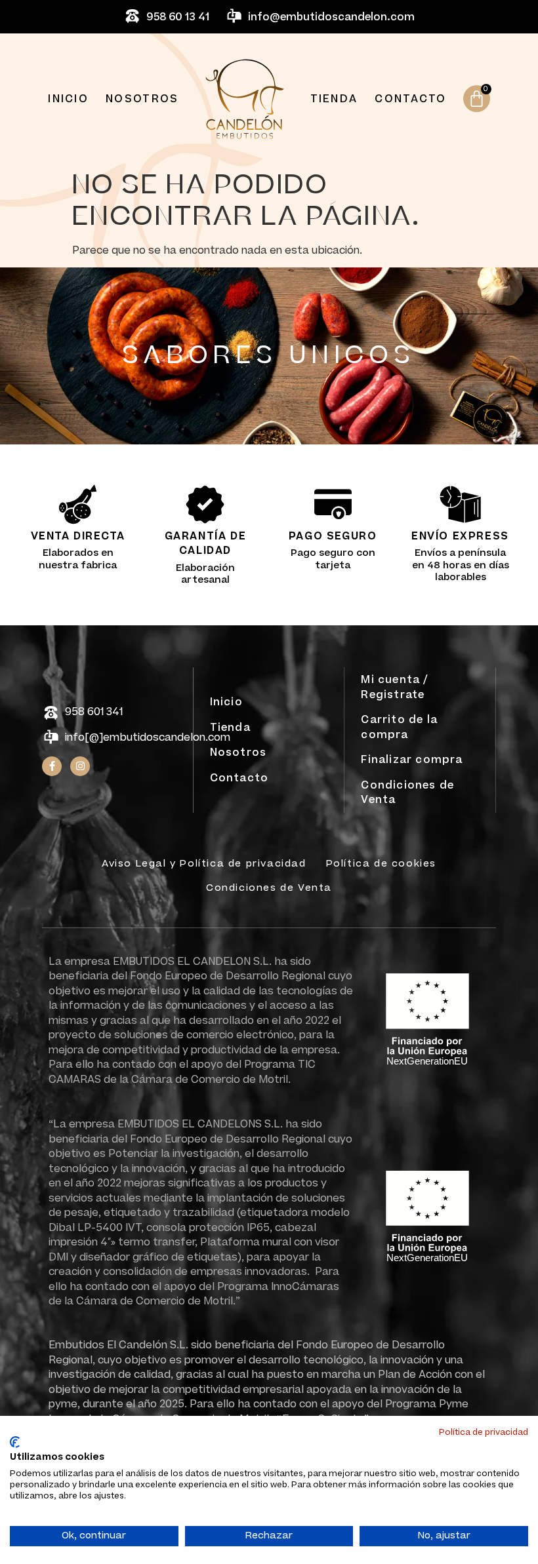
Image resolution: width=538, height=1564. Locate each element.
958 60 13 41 (177, 17)
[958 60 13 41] (132, 17)
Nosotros (142, 99)
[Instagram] (80, 766)
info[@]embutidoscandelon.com (147, 737)
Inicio (68, 99)
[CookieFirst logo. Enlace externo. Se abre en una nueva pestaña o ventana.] (15, 1442)
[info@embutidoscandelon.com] (234, 17)
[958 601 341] (51, 713)
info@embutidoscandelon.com (331, 17)
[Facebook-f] (52, 766)
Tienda (334, 99)
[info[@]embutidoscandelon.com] (51, 738)
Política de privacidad (483, 1432)
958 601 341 (94, 712)
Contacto (410, 99)
